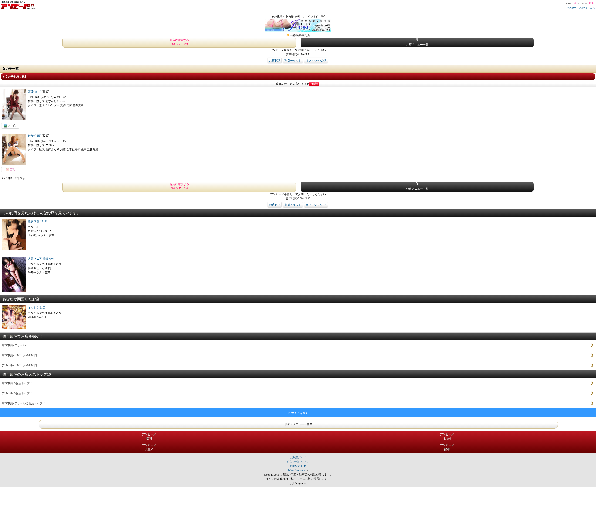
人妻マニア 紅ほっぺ (41, 258)
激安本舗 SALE (37, 221)
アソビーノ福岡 (149, 436)
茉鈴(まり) (35, 91)
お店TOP (274, 60)
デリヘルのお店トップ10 (17, 393)
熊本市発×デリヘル (14, 345)
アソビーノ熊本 (447, 447)
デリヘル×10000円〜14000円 (19, 365)
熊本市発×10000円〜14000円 (19, 355)
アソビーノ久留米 (149, 447)
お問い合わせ (298, 466)
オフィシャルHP (316, 60)
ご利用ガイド (298, 457)
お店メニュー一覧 (417, 44)
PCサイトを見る (298, 413)
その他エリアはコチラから (581, 8)
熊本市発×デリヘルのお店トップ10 (23, 403)
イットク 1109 (36, 307)
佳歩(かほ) (35, 135)
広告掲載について (298, 461)
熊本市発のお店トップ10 (17, 383)
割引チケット (292, 60)
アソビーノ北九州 (447, 436)
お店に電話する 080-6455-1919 (179, 42)
